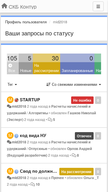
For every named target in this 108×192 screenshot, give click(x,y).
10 (38, 184)
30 (55, 58)
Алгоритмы (38, 112)
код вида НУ (33, 135)
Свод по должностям (42, 171)
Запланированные (77, 70)
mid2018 (19, 106)
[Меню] (98, 6)
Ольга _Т (91, 177)
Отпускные (38, 148)
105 (12, 58)
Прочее (57, 177)
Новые (25, 70)
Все (11, 70)
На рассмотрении (46, 67)
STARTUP (30, 99)
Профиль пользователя (26, 21)
